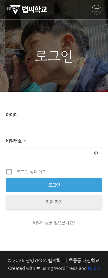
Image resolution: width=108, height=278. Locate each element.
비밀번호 (16, 141)
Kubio (94, 268)
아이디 (12, 115)
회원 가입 (54, 202)
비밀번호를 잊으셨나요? (54, 223)
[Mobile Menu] (96, 9)
